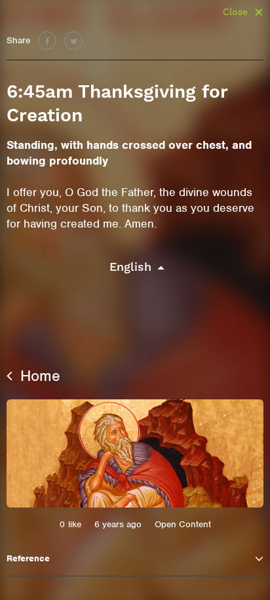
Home (38, 376)
